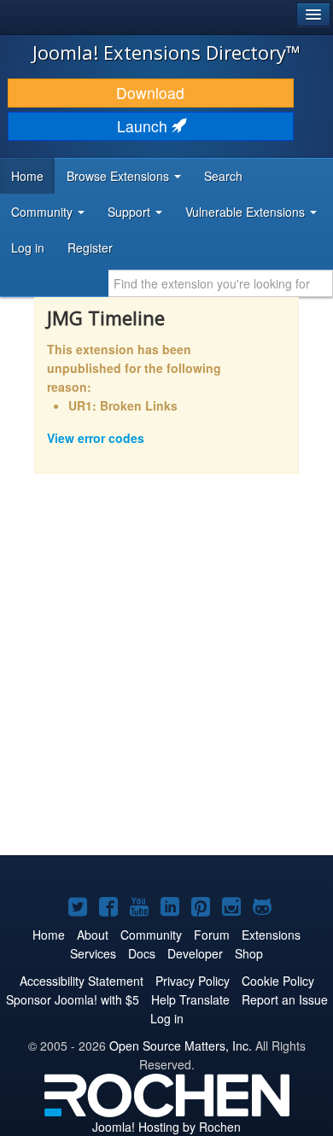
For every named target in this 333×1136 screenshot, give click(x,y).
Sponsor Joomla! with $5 (72, 999)
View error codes (95, 437)
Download (150, 92)
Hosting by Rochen (166, 1126)
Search (223, 175)
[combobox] (220, 283)
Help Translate (190, 999)
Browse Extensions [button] (119, 175)
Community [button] (43, 211)
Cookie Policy (278, 980)
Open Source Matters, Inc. (180, 1045)
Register (90, 247)
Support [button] (131, 211)
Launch (144, 126)
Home (27, 175)
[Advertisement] (166, 676)
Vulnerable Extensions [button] (246, 211)
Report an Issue (285, 999)
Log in (27, 247)
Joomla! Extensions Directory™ (166, 52)
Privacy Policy (192, 980)
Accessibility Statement (81, 980)
